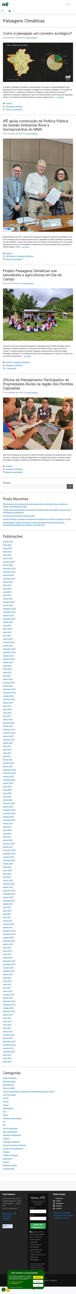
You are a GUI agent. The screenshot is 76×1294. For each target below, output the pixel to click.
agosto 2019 (8, 823)
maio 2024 (7, 632)
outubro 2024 (8, 615)
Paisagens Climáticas (14, 106)
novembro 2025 (9, 572)
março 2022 (7, 719)
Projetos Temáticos (10, 1155)
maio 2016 (7, 954)
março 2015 (7, 991)
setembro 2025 (9, 578)
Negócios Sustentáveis (12, 1135)
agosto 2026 (8, 542)
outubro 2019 (8, 817)
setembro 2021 (9, 739)
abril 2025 (7, 595)
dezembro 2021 (9, 729)
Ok (70, 486)
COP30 (6, 1102)
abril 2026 (7, 555)
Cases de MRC (9, 1088)
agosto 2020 (8, 783)
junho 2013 (7, 1058)
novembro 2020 (9, 773)
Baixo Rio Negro (9, 1081)
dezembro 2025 (9, 568)
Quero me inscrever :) (38, 1225)
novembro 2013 (9, 1045)
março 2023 (8, 679)
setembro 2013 (9, 1052)
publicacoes (7, 1159)
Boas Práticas (8, 1085)
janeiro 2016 (8, 958)
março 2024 (8, 639)
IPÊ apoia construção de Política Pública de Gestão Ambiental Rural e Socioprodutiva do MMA (35, 125)
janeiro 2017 (8, 927)
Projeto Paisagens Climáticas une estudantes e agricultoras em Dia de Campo (32, 275)
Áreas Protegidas (10, 1078)
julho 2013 (7, 1055)
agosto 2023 (8, 662)
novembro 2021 (9, 733)
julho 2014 (7, 1018)
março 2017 (7, 921)
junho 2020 (7, 790)
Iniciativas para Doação (12, 1118)
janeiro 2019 (8, 847)
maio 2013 (7, 1062)
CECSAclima (10, 256)
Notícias (9, 103)
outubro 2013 (8, 1048)
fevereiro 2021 (8, 763)
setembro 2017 (9, 901)
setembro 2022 (9, 699)
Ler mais (60, 97)
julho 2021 (7, 746)
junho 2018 (7, 870)
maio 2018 (7, 874)
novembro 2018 (9, 854)
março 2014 (7, 1031)
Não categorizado (10, 1132)
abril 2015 (7, 988)
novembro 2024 (9, 612)
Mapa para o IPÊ (9, 1213)
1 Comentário (11, 368)
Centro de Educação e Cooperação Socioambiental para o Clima (28, 1091)
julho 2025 (7, 585)
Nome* (32, 1208)
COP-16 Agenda (9, 1095)
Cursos (6, 1105)
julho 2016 (7, 948)
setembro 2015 (9, 971)
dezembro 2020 (9, 770)
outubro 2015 (8, 968)
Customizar (38, 1277)
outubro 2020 (8, 776)
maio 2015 (7, 984)
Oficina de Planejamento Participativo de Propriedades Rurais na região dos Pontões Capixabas (38, 384)
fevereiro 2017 (8, 924)
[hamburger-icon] (68, 4)
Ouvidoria (6, 1218)
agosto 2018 (8, 864)
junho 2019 (7, 830)
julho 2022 (7, 706)
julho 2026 (7, 545)
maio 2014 (7, 1025)
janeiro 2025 (8, 605)
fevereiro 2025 (9, 602)
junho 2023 (7, 669)
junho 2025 (7, 589)
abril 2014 (7, 1028)
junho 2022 (7, 709)
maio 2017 (7, 914)
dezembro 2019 (9, 810)
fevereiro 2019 (8, 844)
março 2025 (7, 599)
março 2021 (7, 760)
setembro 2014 (9, 1011)
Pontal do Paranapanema (13, 1149)
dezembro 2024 (9, 609)
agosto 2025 (8, 582)
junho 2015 (7, 981)
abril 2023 (7, 676)
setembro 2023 (9, 659)
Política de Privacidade (62, 1213)
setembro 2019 (9, 820)
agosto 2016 (8, 944)
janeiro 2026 (8, 565)
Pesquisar (7, 483)
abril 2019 (7, 837)
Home (5, 1115)
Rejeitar (38, 1281)
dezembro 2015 (9, 961)
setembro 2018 (9, 860)
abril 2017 (7, 917)
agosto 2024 (8, 622)
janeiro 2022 (8, 726)
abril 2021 (7, 756)
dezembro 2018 (9, 850)
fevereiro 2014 (8, 1035)
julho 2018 (7, 867)
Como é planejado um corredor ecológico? (38, 33)
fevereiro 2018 (8, 884)
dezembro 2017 (9, 890)
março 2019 (7, 840)
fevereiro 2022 (9, 723)
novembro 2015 (9, 964)
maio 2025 (7, 592)
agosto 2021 (8, 743)
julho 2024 (7, 625)
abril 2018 (7, 877)
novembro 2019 (9, 813)
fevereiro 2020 (9, 803)
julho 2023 (7, 666)
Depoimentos (8, 1108)
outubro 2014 (8, 1008)
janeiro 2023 (8, 686)
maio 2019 (7, 833)
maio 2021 (7, 753)
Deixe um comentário (14, 109)
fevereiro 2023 (9, 682)
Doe (4, 1112)
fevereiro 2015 (8, 994)
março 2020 (8, 800)
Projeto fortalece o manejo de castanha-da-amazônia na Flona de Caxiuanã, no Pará (37, 519)
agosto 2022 (8, 703)
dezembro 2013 (9, 1041)
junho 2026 (7, 548)
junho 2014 (7, 1021)
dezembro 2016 (9, 931)
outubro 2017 (8, 897)
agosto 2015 (8, 974)
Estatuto (45, 1278)
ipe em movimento (10, 1128)
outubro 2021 (8, 736)
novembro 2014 (9, 1005)
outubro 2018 (8, 857)
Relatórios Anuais (10, 1165)
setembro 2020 (9, 780)
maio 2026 (7, 552)
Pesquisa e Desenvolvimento (14, 1145)
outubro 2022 (8, 696)
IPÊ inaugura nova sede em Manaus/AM (19, 516)
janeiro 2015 (8, 998)
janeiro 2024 (8, 646)
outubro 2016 (8, 937)
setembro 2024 (9, 619)
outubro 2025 (8, 575)
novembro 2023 (9, 652)
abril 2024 (7, 635)
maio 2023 (7, 672)
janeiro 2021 (8, 766)
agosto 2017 (8, 904)
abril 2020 (7, 797)
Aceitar (38, 1285)
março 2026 (8, 558)
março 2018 (7, 880)
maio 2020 (7, 793)
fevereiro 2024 (9, 642)
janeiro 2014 (8, 1038)
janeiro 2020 (8, 807)
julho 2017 (7, 907)
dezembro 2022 (9, 689)
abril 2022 (7, 716)
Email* (32, 1215)
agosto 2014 (8, 1015)
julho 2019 (7, 827)
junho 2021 (7, 750)
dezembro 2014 (9, 1001)
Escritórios (6, 1216)
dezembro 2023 (9, 649)
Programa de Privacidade (63, 1215)
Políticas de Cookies (61, 1218)
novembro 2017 (9, 894)
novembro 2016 (9, 934)
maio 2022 (7, 713)
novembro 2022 (9, 693)
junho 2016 (7, 951)
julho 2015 (7, 978)
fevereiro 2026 (9, 562)
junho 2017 (7, 911)
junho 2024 (7, 629)
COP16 (5, 1098)
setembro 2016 (9, 941)
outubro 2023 (8, 656)
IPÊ (4, 1122)
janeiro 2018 (8, 887)
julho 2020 (7, 786)
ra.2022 (6, 1162)
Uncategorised (9, 1169)
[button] (2, 11)
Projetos (6, 1152)
